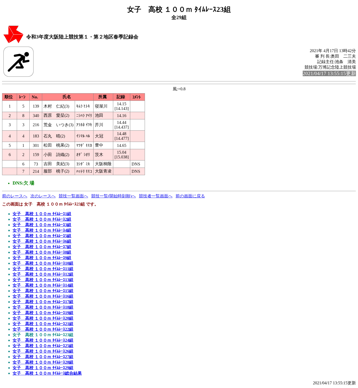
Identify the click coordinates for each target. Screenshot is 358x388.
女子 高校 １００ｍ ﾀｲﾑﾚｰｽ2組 (42, 219)
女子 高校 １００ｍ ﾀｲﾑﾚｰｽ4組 (42, 230)
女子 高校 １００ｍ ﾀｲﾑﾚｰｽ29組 (43, 367)
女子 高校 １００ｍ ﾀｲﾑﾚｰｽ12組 (43, 274)
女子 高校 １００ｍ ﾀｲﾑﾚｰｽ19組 (43, 313)
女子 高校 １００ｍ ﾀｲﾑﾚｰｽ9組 (42, 258)
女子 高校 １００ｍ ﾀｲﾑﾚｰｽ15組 (43, 291)
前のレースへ (14, 196)
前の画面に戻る (190, 196)
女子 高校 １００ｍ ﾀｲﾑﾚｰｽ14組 (43, 285)
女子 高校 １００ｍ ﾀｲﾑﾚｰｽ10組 (43, 263)
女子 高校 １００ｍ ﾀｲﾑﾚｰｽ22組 (43, 329)
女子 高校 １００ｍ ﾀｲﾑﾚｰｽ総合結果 (47, 373)
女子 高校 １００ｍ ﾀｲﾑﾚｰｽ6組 (42, 241)
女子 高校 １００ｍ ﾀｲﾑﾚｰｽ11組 (43, 269)
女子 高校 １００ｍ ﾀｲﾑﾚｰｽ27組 (43, 356)
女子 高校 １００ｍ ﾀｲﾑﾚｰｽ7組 (42, 247)
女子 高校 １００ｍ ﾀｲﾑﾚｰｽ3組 (42, 225)
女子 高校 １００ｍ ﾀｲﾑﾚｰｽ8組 (42, 252)
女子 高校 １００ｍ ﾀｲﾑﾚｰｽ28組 (43, 362)
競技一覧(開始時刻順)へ (113, 196)
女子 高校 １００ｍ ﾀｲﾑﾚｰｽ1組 (42, 214)
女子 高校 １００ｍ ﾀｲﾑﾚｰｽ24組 (43, 340)
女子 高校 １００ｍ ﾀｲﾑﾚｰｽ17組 (43, 302)
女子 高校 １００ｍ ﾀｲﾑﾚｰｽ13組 (43, 280)
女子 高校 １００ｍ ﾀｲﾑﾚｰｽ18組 (43, 307)
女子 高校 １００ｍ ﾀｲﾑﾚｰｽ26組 (43, 351)
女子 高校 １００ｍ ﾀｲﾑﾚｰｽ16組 (43, 296)
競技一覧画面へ (73, 196)
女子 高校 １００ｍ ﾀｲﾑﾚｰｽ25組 (43, 345)
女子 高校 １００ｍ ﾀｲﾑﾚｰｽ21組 (43, 324)
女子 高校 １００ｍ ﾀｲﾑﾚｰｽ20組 (43, 318)
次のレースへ (43, 196)
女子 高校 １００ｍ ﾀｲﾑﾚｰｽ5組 (42, 236)
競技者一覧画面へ (155, 196)
